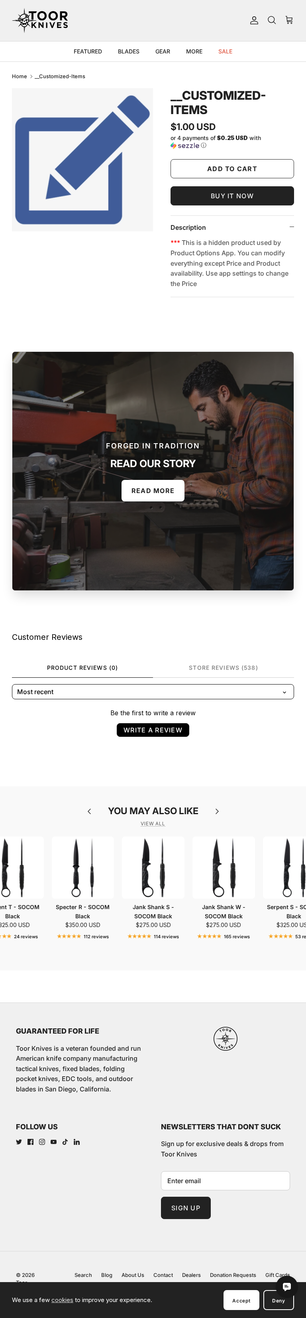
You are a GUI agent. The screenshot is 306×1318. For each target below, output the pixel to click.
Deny (278, 1301)
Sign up (185, 1208)
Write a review (153, 730)
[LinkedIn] (77, 1142)
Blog (106, 1275)
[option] (82, 160)
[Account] (252, 20)
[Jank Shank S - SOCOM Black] (153, 868)
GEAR (162, 51)
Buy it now (232, 196)
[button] (230, 141)
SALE (225, 51)
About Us (133, 1275)
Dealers (191, 1275)
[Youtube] (54, 1142)
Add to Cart (232, 169)
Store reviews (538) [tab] (223, 667)
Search (83, 1275)
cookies (62, 1300)
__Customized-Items (60, 76)
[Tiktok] (65, 1142)
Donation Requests (233, 1275)
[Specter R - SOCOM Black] (83, 868)
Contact (163, 1275)
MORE (194, 51)
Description (188, 227)
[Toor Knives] (40, 20)
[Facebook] (30, 1142)
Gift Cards (277, 1275)
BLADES (128, 51)
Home (19, 76)
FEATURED (88, 51)
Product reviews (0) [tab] (82, 667)
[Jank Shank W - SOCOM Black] (223, 868)
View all (153, 824)
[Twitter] (19, 1142)
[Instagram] (42, 1142)
